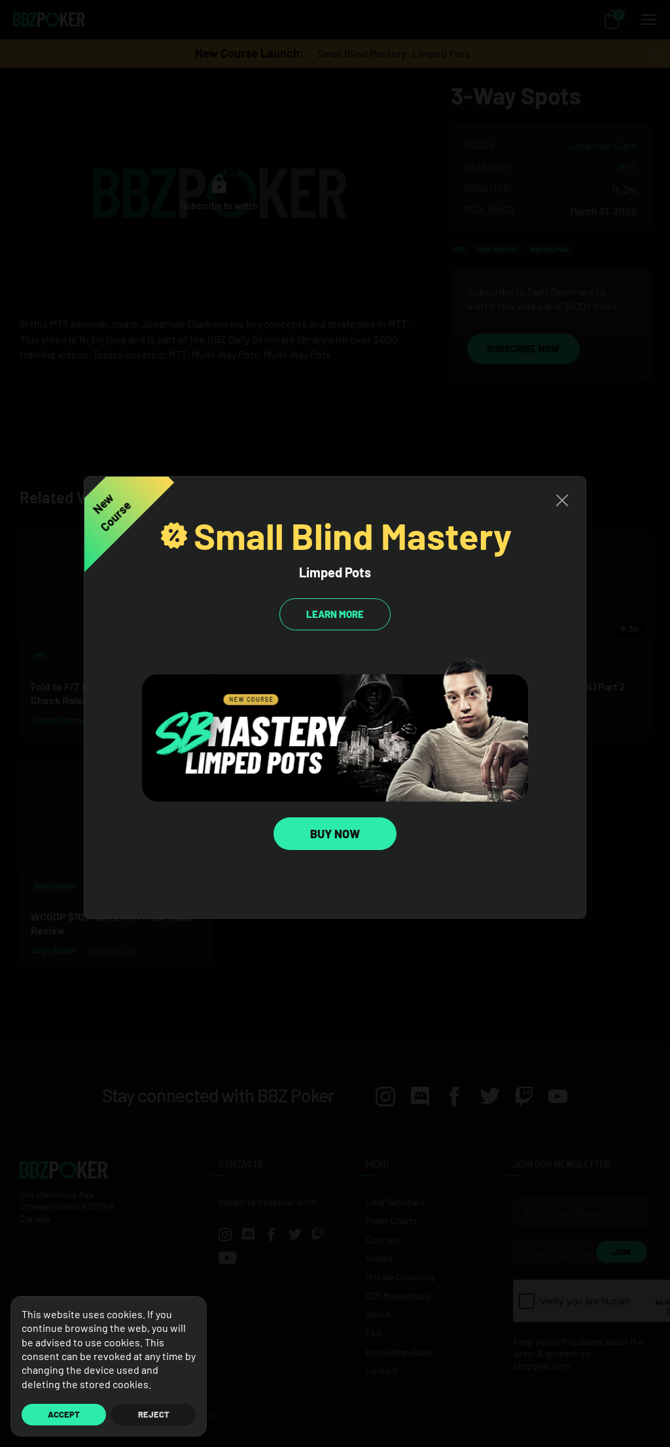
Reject (153, 1414)
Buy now (335, 833)
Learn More (335, 614)
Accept (64, 1414)
